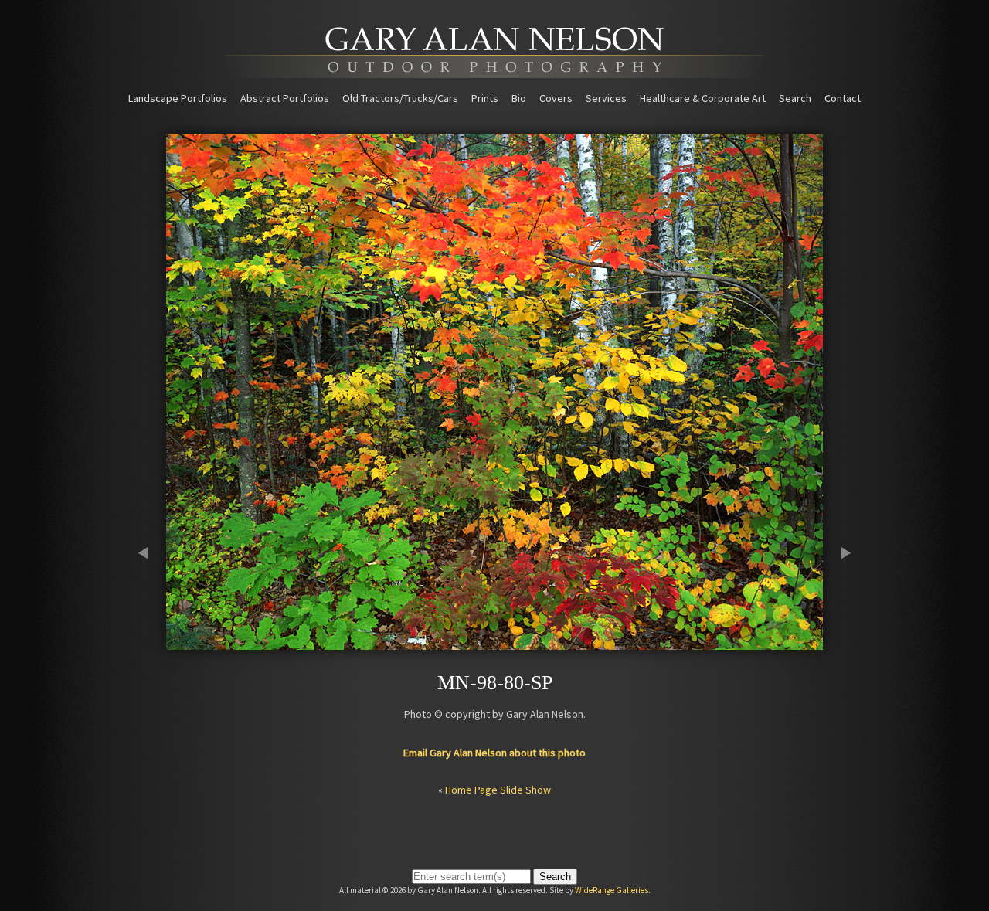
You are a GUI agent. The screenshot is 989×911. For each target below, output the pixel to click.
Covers (556, 98)
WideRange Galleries (611, 890)
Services (606, 98)
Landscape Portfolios (177, 98)
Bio (518, 98)
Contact (842, 98)
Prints (484, 98)
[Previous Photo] (150, 643)
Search (795, 98)
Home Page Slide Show (498, 790)
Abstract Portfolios (284, 98)
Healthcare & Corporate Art (703, 98)
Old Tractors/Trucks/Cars (400, 98)
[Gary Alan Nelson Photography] (494, 73)
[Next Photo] (838, 643)
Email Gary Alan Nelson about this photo (494, 753)
